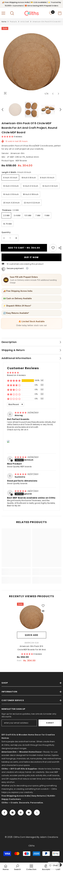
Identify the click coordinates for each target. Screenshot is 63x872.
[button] (53, 93)
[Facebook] (4, 812)
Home (4, 22)
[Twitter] (37, 812)
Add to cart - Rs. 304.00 (25, 247)
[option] (31, 62)
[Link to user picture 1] (8, 441)
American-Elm (18, 153)
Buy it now (31, 257)
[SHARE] (59, 248)
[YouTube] (29, 812)
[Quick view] (43, 611)
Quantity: (6, 232)
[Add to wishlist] (43, 605)
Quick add (31, 635)
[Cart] (59, 13)
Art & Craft (24, 22)
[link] (53, 248)
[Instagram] (12, 812)
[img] (21, 412)
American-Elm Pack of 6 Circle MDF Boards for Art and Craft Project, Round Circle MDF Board (31, 648)
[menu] (3, 13)
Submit (50, 723)
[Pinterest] (21, 812)
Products (13, 22)
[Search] (12, 13)
